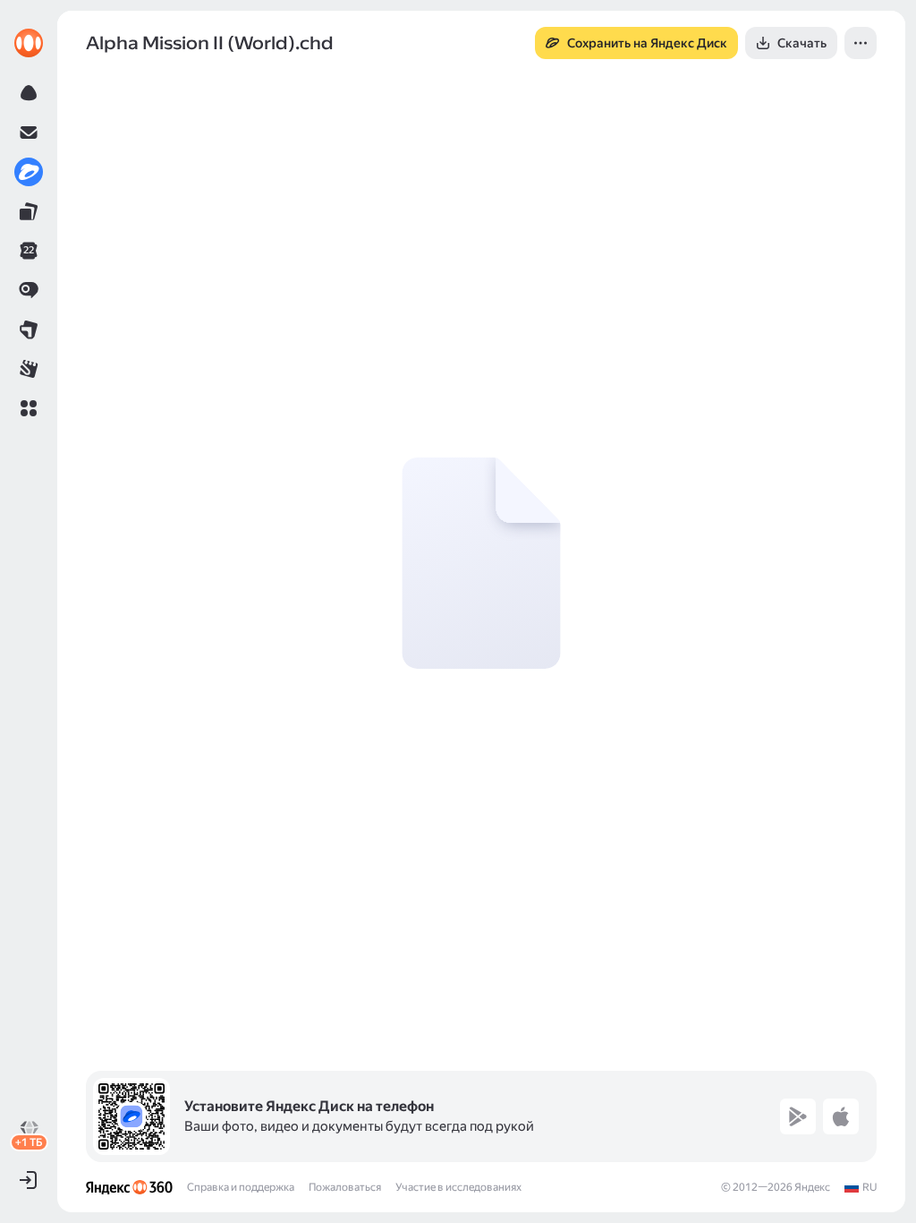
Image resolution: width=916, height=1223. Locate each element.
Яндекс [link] (812, 1187)
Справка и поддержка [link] (240, 1187)
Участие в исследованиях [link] (458, 1187)
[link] (28, 43)
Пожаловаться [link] (345, 1187)
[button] (28, 408)
